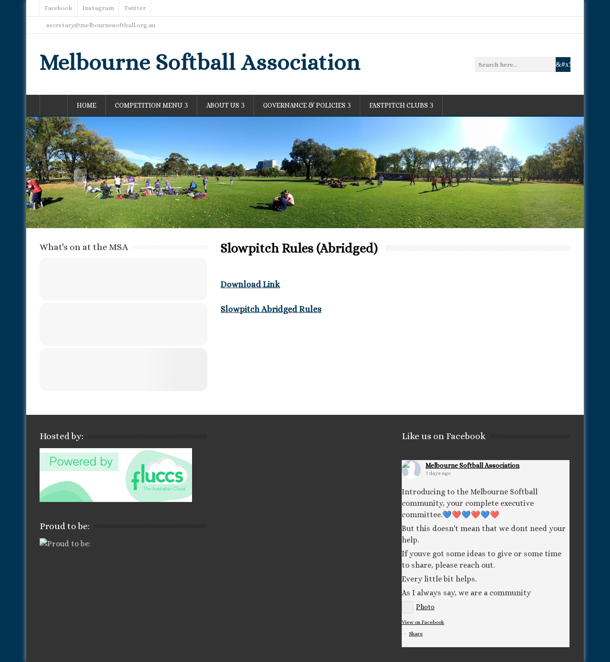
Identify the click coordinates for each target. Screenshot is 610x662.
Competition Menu (149, 105)
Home (86, 105)
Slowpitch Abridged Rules (271, 309)
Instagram (98, 7)
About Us (222, 105)
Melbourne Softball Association (200, 62)
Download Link (250, 284)
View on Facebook (423, 622)
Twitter (135, 7)
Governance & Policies (304, 105)
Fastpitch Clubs (398, 105)
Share (416, 634)
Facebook (58, 7)
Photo (425, 607)
